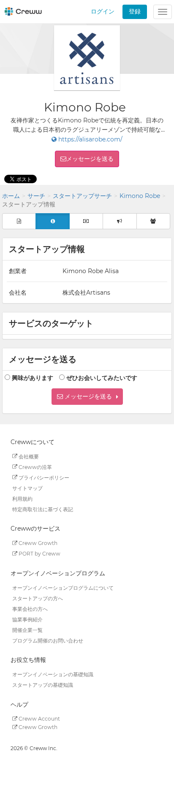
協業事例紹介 (27, 619)
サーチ (36, 196)
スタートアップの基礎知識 (42, 685)
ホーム (11, 196)
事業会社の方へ (30, 608)
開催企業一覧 (27, 629)
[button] (87, 396)
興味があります (32, 378)
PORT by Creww (38, 553)
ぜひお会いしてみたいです (101, 378)
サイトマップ (27, 488)
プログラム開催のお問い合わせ (47, 640)
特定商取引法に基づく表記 (42, 509)
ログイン (102, 11)
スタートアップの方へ (37, 598)
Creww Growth (37, 543)
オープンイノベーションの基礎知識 (52, 674)
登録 (135, 11)
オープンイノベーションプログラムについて (63, 587)
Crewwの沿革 (34, 466)
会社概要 (28, 456)
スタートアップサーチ (82, 196)
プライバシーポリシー (43, 477)
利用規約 (22, 498)
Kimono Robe (140, 196)
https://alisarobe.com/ (89, 139)
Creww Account (38, 719)
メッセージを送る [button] (90, 159)
